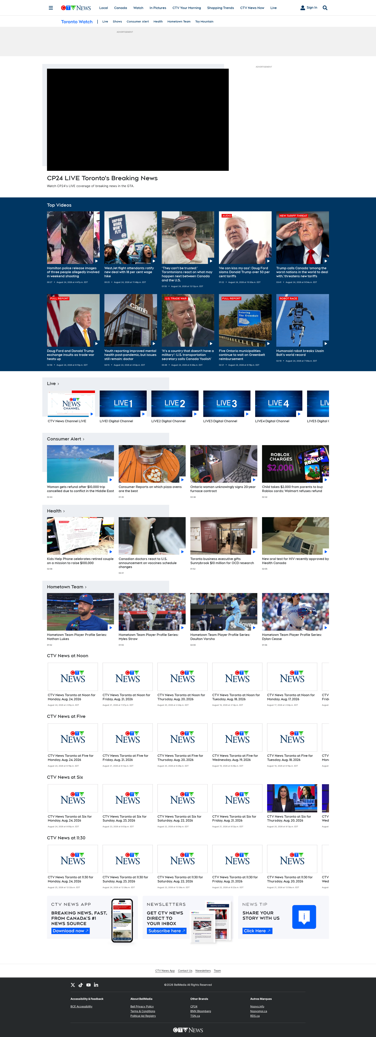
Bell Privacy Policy (142, 1006)
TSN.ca (195, 1015)
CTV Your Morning (187, 8)
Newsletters (203, 970)
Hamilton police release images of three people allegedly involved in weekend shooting (73, 272)
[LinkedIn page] (96, 984)
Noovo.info (257, 1006)
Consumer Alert (138, 21)
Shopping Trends (220, 8)
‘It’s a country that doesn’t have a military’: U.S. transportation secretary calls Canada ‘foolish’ (188, 355)
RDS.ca (255, 1015)
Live (273, 8)
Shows (117, 21)
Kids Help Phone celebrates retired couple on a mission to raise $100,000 (80, 561)
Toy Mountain (204, 21)
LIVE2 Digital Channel (168, 421)
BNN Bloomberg (200, 1011)
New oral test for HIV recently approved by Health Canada (295, 561)
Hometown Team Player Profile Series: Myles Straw (148, 637)
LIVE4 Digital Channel (272, 421)
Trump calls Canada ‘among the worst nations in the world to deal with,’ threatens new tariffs (302, 272)
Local (103, 8)
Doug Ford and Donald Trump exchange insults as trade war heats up (70, 355)
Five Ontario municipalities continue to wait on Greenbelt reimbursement (242, 355)
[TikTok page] (80, 984)
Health (158, 21)
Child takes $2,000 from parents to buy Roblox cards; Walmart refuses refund (292, 489)
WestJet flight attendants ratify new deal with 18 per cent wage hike (129, 272)
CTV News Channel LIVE (67, 421)
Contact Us (185, 970)
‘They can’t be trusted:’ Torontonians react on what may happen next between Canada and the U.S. (187, 274)
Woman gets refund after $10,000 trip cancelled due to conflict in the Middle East (80, 489)
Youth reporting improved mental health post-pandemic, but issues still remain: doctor (130, 355)
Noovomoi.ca (258, 1011)
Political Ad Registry (143, 1015)
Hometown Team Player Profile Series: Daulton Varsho (220, 637)
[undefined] (73, 685)
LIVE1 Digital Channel (116, 421)
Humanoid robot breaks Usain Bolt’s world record (300, 353)
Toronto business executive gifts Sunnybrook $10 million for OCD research (222, 561)
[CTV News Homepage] (76, 7)
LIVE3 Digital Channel (220, 421)
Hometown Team (179, 21)
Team (217, 970)
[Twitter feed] (72, 984)
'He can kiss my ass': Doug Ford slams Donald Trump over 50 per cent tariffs (244, 272)
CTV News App (165, 970)
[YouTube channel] (88, 984)
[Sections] (51, 8)
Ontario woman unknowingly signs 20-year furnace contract (223, 489)
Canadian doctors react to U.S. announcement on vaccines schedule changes (148, 563)
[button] (321, 408)
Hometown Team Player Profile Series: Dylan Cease (292, 637)
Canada (120, 8)
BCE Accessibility (81, 1006)
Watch (138, 8)
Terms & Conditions (142, 1011)
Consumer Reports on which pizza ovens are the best (150, 489)
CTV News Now (252, 8)
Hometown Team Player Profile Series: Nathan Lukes (77, 637)
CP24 (193, 1006)
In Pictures (158, 8)
